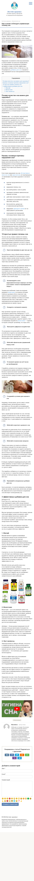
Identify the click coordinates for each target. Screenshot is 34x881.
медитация (11, 292)
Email (4, 774)
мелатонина (21, 320)
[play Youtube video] (17, 708)
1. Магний (7, 88)
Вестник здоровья (14, 12)
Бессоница (17, 720)
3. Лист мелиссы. (10, 91)
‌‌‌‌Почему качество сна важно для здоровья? (16, 81)
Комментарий (6, 780)
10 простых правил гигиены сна (12, 84)
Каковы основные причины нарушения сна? (16, 83)
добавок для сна (16, 70)
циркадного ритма (18, 208)
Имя (3, 768)
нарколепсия (16, 175)
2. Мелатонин (8, 89)
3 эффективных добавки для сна (12, 86)
